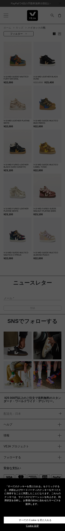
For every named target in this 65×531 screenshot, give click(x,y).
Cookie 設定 (32, 526)
